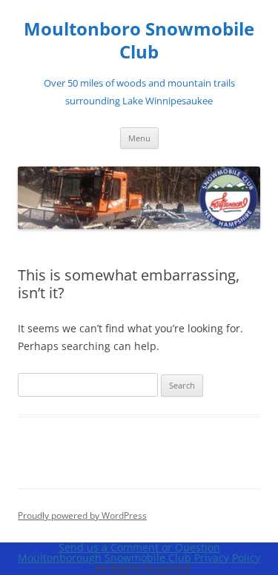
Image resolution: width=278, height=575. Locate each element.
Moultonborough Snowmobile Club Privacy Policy (139, 558)
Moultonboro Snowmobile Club (139, 41)
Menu (139, 138)
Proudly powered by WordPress (82, 515)
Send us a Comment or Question (139, 547)
